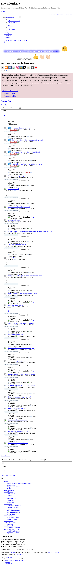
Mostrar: (4, 460)
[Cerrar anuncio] (71, 74)
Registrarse (52, 15)
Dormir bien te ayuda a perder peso (18, 443)
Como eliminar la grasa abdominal (17, 420)
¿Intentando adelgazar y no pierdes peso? (19, 397)
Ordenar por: (22, 460)
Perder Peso (6, 101)
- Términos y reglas (8, 93)
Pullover (25, 185)
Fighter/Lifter (26, 217)
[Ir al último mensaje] (33, 136)
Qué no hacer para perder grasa (16, 408)
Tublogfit (12, 421)
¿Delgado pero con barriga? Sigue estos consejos (21, 374)
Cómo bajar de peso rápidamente (17, 244)
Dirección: (41, 460)
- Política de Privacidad (10, 91)
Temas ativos (68, 15)
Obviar (3, 11)
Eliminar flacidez (12, 258)
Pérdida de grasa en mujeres (15, 334)
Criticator (12, 177)
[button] (4, 116)
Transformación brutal (14, 220)
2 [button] (4, 115)
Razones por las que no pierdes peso (18, 361)
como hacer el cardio (13, 189)
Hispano (12, 246)
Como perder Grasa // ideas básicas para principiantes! (27, 140)
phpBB (13, 552)
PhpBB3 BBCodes (53, 552)
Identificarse (60, 15)
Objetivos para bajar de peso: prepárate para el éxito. (22, 293)
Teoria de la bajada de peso (15, 305)
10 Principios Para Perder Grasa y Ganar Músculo (26, 152)
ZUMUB (56, 51)
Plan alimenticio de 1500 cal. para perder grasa (21, 323)
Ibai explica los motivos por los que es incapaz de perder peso (25, 275)
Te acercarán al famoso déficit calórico (18, 431)
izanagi (12, 190)
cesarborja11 (26, 148)
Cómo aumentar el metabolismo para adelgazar (21, 348)
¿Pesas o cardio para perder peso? (21, 128)
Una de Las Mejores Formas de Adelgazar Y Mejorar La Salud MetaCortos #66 (29, 231)
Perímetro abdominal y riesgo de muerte (19, 207)
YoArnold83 (13, 130)
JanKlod (25, 228)
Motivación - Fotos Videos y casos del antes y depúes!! (27, 164)
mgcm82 (25, 272)
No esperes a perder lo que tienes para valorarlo (21, 385)
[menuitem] (14, 21)
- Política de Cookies (9, 96)
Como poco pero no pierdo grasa (17, 176)
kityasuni (11, 233)
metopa (25, 136)
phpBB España (20, 554)
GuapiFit (12, 221)
